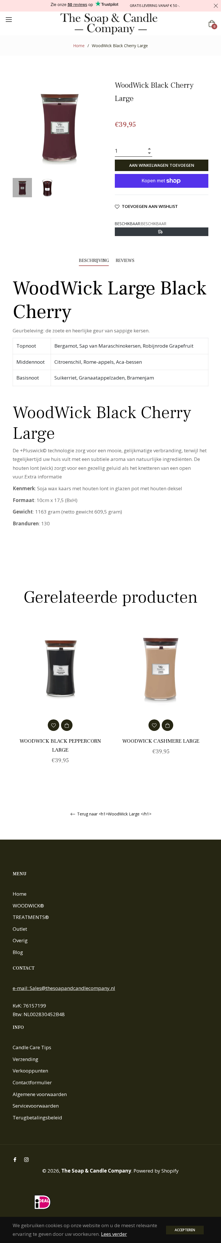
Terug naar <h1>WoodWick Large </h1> (113, 814)
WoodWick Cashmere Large (160, 741)
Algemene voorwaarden (40, 1094)
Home (79, 45)
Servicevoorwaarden (36, 1105)
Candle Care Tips (32, 1047)
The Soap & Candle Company (96, 1170)
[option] (60, 701)
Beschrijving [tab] (94, 260)
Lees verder (114, 1234)
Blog (18, 952)
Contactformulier (32, 1082)
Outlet (20, 929)
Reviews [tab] (126, 260)
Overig (20, 940)
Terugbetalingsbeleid (37, 1117)
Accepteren (185, 1229)
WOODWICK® (28, 905)
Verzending (25, 1059)
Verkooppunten (30, 1070)
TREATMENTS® (31, 917)
